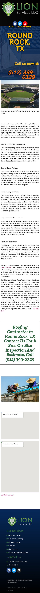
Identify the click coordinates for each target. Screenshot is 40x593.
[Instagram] (25, 23)
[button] (20, 19)
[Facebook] (15, 23)
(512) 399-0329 (21, 74)
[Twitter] (20, 23)
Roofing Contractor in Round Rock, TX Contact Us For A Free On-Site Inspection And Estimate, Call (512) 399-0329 (20, 343)
